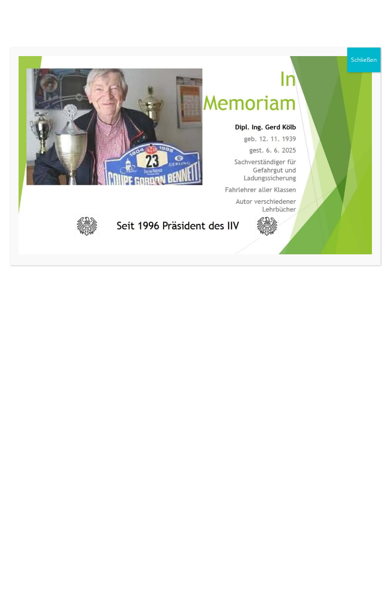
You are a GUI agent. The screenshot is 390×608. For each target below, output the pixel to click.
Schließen (364, 60)
